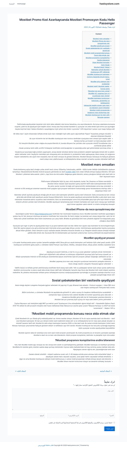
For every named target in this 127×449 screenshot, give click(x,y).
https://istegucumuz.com (43, 214)
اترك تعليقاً (111, 27)
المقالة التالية (20, 371)
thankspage (21, 4)
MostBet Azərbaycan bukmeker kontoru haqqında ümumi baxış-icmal (98, 76)
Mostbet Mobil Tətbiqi (102, 67)
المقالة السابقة (106, 371)
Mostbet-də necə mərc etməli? (99, 91)
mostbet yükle (70, 172)
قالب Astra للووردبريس (45, 445)
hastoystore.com (109, 3)
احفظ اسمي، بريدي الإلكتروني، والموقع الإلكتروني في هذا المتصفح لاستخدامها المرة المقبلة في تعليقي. (80, 423)
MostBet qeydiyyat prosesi (100, 46)
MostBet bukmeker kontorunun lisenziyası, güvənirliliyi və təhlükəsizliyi (99, 100)
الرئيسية (11, 4)
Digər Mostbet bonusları (101, 62)
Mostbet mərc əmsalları (101, 39)
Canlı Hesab (105, 65)
